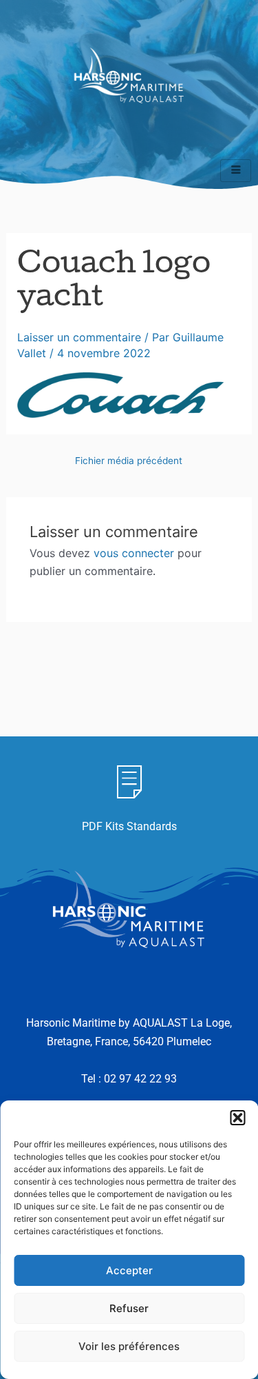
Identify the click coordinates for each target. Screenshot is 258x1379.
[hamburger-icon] (235, 170)
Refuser (129, 1308)
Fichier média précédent (128, 461)
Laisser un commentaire (79, 337)
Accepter (129, 1270)
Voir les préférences (129, 1346)
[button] (237, 1118)
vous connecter (134, 553)
